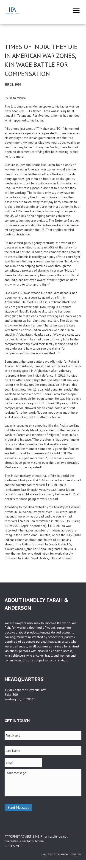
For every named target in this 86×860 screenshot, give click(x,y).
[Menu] (76, 11)
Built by (47, 854)
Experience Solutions (67, 854)
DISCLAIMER (13, 846)
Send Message (18, 807)
